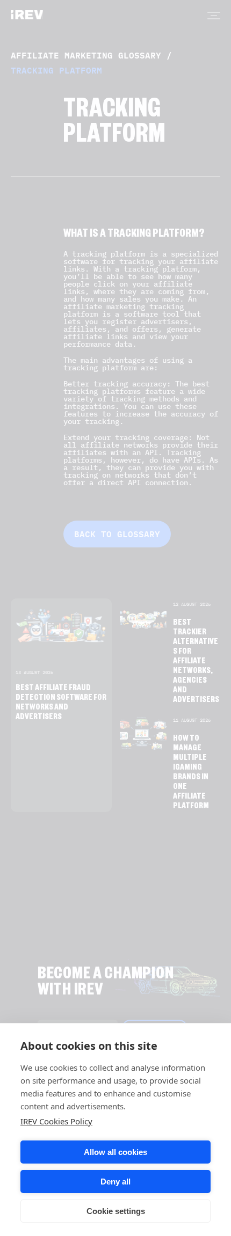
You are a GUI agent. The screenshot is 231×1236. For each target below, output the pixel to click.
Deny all (115, 1181)
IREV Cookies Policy (56, 1121)
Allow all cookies (115, 1152)
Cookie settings (115, 1211)
